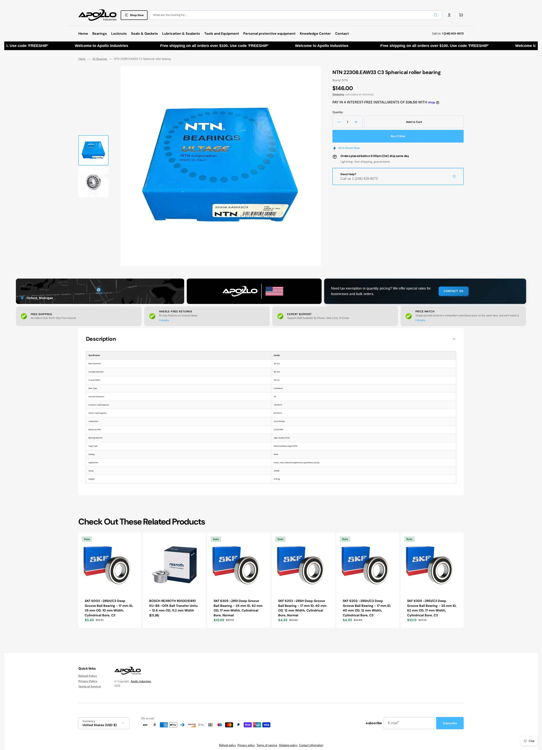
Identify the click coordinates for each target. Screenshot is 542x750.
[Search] (436, 15)
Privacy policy (246, 745)
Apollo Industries (141, 681)
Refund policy (227, 745)
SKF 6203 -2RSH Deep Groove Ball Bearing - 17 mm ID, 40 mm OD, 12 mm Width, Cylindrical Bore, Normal (302, 608)
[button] (449, 15)
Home (82, 58)
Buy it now (398, 136)
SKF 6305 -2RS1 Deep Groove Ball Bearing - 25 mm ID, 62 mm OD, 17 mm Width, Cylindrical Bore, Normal (238, 608)
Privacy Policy (87, 681)
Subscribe (450, 723)
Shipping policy (288, 745)
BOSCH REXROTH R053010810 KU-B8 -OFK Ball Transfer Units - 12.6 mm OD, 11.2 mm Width (173, 606)
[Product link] (109, 580)
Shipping (338, 94)
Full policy (164, 320)
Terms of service (267, 745)
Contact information (311, 745)
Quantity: (338, 112)
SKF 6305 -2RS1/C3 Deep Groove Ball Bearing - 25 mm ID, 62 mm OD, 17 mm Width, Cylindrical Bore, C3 (431, 608)
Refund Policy (87, 676)
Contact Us (453, 291)
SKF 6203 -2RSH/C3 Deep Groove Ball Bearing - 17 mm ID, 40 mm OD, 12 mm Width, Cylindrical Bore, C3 (367, 608)
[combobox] (295, 15)
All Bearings (99, 58)
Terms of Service (89, 686)
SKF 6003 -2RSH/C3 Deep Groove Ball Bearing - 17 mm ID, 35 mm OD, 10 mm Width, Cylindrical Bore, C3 (109, 608)
